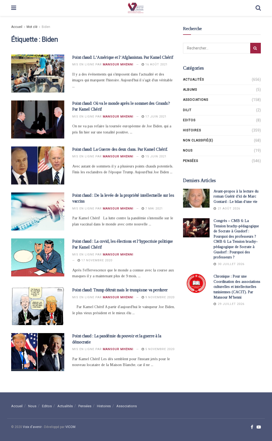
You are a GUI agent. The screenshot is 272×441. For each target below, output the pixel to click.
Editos (189, 120)
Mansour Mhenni (118, 64)
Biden (46, 27)
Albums (190, 89)
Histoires (192, 130)
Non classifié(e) (198, 140)
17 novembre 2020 (96, 260)
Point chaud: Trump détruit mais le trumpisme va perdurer (120, 290)
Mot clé (32, 27)
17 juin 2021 (155, 116)
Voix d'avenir (32, 427)
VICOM (70, 427)
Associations (195, 100)
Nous (188, 150)
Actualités (193, 79)
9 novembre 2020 (159, 297)
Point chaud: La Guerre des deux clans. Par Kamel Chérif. (120, 149)
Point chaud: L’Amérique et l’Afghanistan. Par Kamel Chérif (122, 57)
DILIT (187, 110)
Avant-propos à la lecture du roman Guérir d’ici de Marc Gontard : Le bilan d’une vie (236, 196)
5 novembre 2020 (159, 349)
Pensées (190, 161)
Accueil (16, 27)
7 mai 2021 (153, 208)
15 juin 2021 (155, 156)
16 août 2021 (156, 64)
